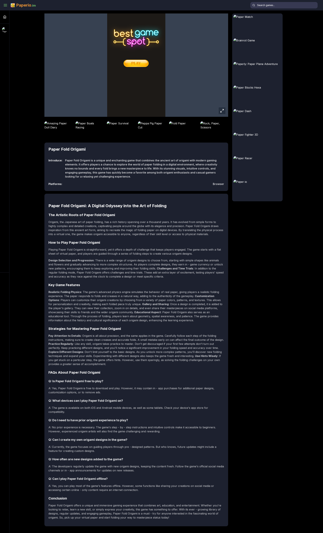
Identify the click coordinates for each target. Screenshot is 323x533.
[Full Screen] (222, 110)
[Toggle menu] (5, 5)
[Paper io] (4, 29)
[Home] (4, 16)
